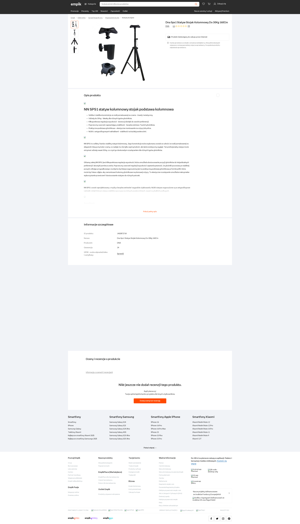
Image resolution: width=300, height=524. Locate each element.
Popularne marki (103, 466)
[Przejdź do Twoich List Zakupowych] (203, 3)
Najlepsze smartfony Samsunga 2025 (82, 439)
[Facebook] (211, 518)
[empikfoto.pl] (73, 518)
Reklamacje (163, 481)
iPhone (71, 425)
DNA (167, 26)
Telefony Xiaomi (74, 432)
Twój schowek (133, 466)
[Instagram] (223, 518)
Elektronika (82, 18)
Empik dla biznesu (135, 486)
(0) (189, 26)
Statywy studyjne (128, 18)
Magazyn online (73, 492)
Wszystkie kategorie (105, 463)
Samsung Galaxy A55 (117, 432)
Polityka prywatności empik (168, 499)
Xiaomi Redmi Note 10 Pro (202, 429)
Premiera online (73, 495)
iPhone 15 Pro (156, 439)
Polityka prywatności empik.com (170, 490)
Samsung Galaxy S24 (117, 422)
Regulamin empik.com (166, 484)
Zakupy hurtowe (134, 492)
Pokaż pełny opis (150, 211)
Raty (160, 502)
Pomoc (161, 463)
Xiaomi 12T (197, 439)
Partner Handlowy (74, 475)
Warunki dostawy (165, 469)
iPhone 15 (155, 432)
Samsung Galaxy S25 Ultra (119, 439)
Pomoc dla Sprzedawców (107, 483)
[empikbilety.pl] (91, 518)
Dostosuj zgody (164, 496)
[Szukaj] (196, 4)
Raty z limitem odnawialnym (168, 505)
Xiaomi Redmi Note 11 (201, 432)
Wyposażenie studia (112, 18)
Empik (73, 18)
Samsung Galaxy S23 (117, 425)
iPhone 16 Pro (156, 425)
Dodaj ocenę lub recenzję (150, 401)
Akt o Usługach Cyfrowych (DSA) (170, 493)
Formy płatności (164, 475)
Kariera (70, 472)
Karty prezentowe (135, 489)
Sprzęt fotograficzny (95, 18)
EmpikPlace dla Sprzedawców (108, 477)
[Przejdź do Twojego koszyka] (209, 3)
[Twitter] (217, 518)
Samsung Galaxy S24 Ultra (119, 429)
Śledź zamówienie (135, 463)
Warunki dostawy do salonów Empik (171, 472)
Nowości (104, 11)
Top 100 (95, 11)
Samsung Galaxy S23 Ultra (119, 435)
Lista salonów (72, 469)
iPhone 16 (155, 422)
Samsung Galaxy (74, 429)
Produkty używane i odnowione (109, 494)
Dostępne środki (134, 472)
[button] (122, 52)
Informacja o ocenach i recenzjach (99, 372)
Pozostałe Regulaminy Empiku (169, 487)
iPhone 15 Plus (157, 435)
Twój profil (132, 475)
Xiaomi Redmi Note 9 (200, 435)
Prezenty (85, 11)
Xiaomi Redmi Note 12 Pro (202, 425)
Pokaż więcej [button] (149, 448)
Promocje (75, 11)
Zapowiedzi (115, 11)
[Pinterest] (229, 518)
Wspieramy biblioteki (75, 478)
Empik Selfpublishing (75, 481)
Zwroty (161, 478)
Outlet (125, 11)
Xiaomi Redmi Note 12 (201, 422)
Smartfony (72, 422)
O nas (70, 463)
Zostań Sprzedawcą (105, 480)
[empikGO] (108, 518)
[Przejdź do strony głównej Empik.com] (76, 4)
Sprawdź (120, 254)
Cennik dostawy (164, 466)
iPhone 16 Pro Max (158, 429)
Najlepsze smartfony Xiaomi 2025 (81, 435)
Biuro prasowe (73, 466)
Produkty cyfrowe (135, 469)
